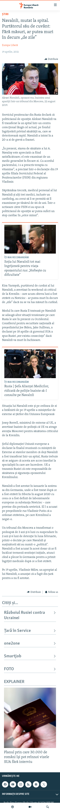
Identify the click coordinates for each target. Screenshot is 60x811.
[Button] (51, 59)
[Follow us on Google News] (36, 784)
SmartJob (12, 656)
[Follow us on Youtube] (13, 784)
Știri (5, 14)
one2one (12, 643)
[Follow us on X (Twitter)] (43, 784)
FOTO (9, 669)
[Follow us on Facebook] (5, 784)
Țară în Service (17, 631)
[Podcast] (13, 807)
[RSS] (28, 784)
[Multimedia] (30, 807)
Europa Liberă (10, 45)
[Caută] (47, 807)
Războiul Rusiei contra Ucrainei (24, 615)
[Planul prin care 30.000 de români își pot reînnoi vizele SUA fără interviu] (30, 718)
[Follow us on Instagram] (21, 784)
